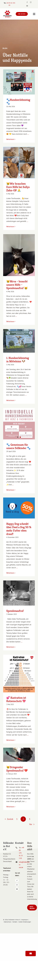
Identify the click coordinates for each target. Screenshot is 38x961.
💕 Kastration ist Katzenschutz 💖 (16, 699)
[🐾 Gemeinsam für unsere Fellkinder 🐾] (19, 423)
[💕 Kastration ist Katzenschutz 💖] (19, 673)
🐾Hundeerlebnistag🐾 (18, 101)
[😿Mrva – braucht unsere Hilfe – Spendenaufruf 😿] (19, 255)
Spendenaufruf (15, 611)
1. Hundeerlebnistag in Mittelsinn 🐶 (17, 359)
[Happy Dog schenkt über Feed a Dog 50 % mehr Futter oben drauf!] (19, 508)
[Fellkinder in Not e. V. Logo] (7, 11)
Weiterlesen (10, 139)
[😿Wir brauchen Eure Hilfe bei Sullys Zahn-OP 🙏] (19, 162)
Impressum (24, 920)
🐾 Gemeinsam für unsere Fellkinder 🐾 (18, 446)
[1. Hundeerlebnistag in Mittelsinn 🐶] (19, 341)
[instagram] (30, 2)
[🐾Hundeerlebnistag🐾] (19, 81)
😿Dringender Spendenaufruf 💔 (17, 768)
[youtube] (27, 6)
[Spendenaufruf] (19, 593)
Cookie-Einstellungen (24, 922)
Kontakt (15, 922)
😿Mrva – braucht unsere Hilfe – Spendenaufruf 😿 (17, 285)
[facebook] (27, 2)
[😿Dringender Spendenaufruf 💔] (19, 755)
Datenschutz (7, 922)
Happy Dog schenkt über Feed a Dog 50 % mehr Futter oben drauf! (18, 529)
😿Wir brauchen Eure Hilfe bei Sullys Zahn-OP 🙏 (18, 187)
